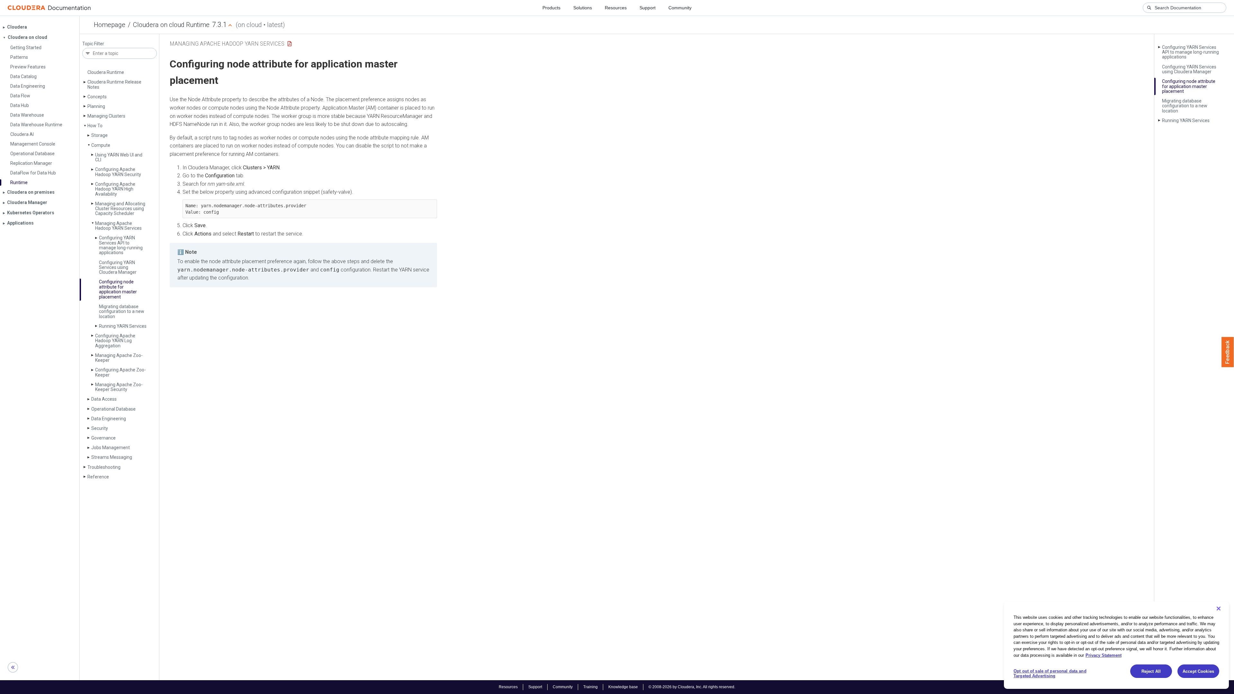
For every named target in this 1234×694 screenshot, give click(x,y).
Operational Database (113, 409)
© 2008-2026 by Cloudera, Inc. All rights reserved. (691, 687)
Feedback (1228, 352)
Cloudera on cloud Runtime (171, 25)
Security (99, 428)
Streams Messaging (111, 457)
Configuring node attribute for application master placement (118, 289)
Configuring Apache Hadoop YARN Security (118, 172)
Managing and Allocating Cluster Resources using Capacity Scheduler (120, 208)
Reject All (1151, 671)
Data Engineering (108, 418)
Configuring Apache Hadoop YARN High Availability (115, 189)
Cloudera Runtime (105, 72)
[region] (1116, 645)
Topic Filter (93, 43)
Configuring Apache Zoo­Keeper (120, 372)
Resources (616, 7)
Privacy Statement (1104, 655)
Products (551, 7)
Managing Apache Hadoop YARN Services (118, 226)
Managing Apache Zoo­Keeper (119, 358)
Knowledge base (623, 687)
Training (590, 687)
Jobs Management (110, 447)
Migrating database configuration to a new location (121, 311)
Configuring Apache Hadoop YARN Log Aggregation (115, 340)
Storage (99, 135)
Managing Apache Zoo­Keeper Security (119, 387)
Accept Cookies (1198, 671)
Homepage (109, 25)
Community (680, 7)
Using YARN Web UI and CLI (118, 157)
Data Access (104, 399)
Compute (100, 145)
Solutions (582, 7)
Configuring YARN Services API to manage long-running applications (121, 245)
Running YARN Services (123, 326)
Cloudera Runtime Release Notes (114, 84)
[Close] (1219, 608)
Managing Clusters (106, 116)
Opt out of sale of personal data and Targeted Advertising (1050, 674)
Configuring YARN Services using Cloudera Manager (118, 267)
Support (647, 7)
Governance (103, 437)
